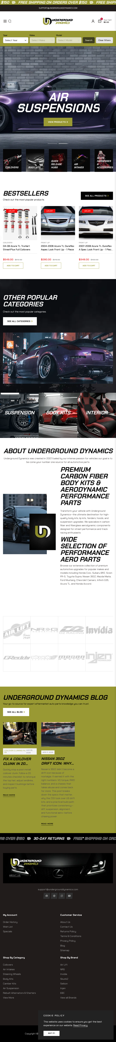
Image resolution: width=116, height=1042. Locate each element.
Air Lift (64, 964)
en (5, 752)
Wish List (8, 926)
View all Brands (68, 997)
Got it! (51, 1033)
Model (59, 35)
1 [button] (52, 143)
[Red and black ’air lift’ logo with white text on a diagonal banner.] (17, 630)
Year (5, 35)
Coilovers (7, 243)
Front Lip (45, 243)
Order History (10, 922)
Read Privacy (80, 1025)
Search (88, 40)
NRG (62, 969)
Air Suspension (11, 988)
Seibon (64, 983)
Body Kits (8, 978)
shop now (19, 422)
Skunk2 (64, 978)
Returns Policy (68, 931)
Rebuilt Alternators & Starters (19, 993)
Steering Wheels (12, 974)
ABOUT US (15, 875)
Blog (62, 945)
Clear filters (104, 40)
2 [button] (63, 143)
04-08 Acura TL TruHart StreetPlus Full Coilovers (16, 247)
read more (9, 795)
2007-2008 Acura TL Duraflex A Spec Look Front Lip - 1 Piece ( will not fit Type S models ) (96, 247)
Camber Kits (9, 983)
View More (8, 997)
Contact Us (66, 926)
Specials (7, 931)
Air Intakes (9, 969)
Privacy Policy (68, 940)
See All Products (95, 195)
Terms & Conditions (70, 936)
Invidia (63, 974)
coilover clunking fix (14, 750)
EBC (62, 993)
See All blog (15, 712)
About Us (65, 922)
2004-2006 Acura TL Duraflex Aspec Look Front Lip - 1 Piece (57, 247)
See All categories (18, 321)
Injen (63, 988)
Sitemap (64, 950)
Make (32, 35)
